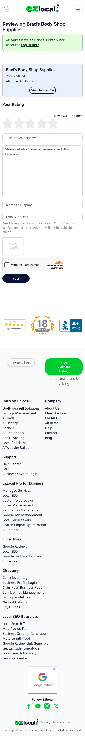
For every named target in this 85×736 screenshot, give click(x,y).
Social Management (17, 505)
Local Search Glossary (19, 653)
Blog (48, 438)
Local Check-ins (14, 442)
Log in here (30, 45)
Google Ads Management (22, 515)
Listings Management (19, 413)
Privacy (45, 722)
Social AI (8, 428)
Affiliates (51, 423)
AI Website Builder (16, 447)
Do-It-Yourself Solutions (21, 408)
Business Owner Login (19, 474)
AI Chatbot (10, 530)
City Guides (11, 607)
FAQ (5, 469)
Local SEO (10, 495)
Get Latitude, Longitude (20, 648)
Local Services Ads (16, 520)
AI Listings (10, 423)
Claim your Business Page (22, 587)
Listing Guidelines (16, 597)
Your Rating (13, 104)
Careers (51, 418)
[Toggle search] (6, 8)
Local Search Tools (16, 623)
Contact (51, 433)
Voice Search (12, 561)
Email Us (23, 362)
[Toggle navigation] (78, 8)
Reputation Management (22, 510)
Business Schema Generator (24, 633)
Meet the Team (56, 413)
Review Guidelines (68, 116)
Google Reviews (14, 546)
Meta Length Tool (16, 638)
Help (48, 428)
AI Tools (8, 418)
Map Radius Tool (15, 628)
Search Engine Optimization (24, 525)
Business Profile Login (19, 582)
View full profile (42, 90)
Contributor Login (16, 577)
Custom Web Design (18, 500)
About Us (52, 408)
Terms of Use (62, 722)
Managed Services (16, 490)
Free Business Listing (64, 367)
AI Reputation (13, 433)
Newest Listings (14, 602)
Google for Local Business (22, 556)
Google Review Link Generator (26, 643)
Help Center (11, 464)
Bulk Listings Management (23, 592)
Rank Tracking (13, 438)
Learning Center (15, 658)
